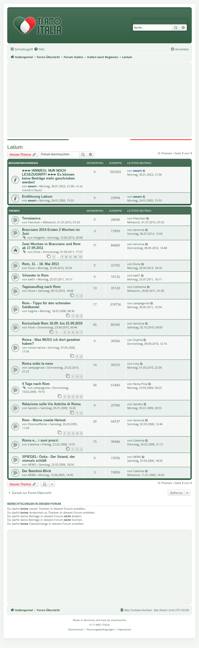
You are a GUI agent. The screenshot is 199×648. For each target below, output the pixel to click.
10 (75, 257)
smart (32, 186)
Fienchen (34, 222)
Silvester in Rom (35, 275)
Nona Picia (140, 384)
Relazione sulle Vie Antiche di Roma (51, 404)
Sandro (33, 408)
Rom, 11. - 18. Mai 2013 (40, 264)
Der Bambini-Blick (36, 471)
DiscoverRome (37, 424)
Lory (136, 364)
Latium (15, 147)
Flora (36, 252)
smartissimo (118, 620)
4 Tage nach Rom (36, 384)
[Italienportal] (39, 25)
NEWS (32, 464)
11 (80, 257)
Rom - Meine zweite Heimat (44, 420)
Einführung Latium (37, 196)
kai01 (31, 279)
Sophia (138, 340)
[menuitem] (39, 49)
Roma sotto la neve (37, 364)
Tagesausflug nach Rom (41, 287)
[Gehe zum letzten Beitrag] (144, 171)
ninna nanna (36, 347)
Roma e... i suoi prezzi (40, 440)
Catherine (139, 287)
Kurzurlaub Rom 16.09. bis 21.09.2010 (52, 323)
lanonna (138, 230)
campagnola (141, 303)
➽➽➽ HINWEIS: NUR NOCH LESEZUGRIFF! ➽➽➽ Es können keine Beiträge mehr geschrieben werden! (48, 176)
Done (136, 264)
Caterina (33, 444)
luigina (32, 311)
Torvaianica (31, 218)
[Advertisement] (99, 100)
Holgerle (39, 237)
